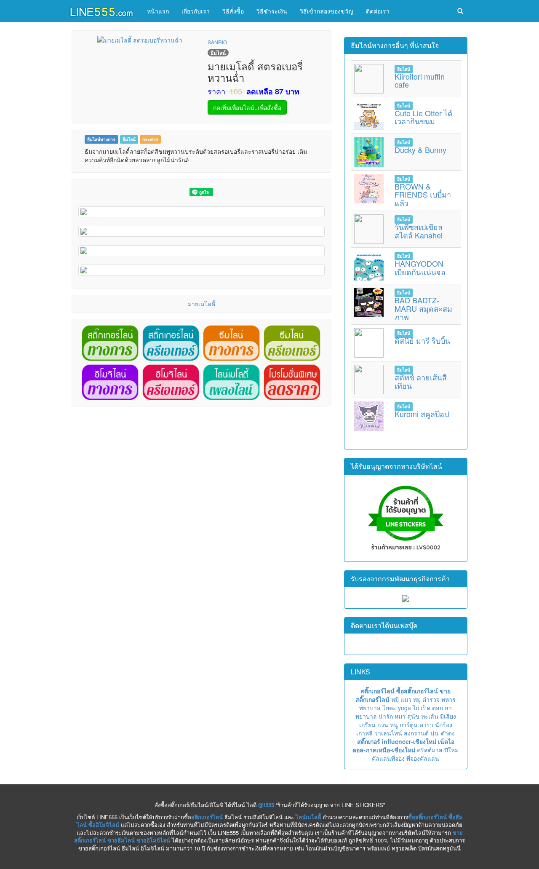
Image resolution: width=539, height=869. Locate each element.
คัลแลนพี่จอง (388, 758)
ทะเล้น (429, 716)
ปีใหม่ (451, 750)
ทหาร (448, 699)
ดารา (426, 724)
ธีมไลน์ (129, 139)
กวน (382, 724)
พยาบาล (370, 707)
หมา (400, 716)
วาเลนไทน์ (388, 733)
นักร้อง (443, 724)
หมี (395, 699)
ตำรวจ (431, 699)
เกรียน (367, 724)
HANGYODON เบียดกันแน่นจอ (420, 267)
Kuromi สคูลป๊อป (422, 413)
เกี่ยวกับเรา (195, 11)
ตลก (437, 707)
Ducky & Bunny (420, 149)
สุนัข (413, 716)
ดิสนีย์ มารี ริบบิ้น (422, 340)
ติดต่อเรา (378, 11)
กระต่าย (150, 139)
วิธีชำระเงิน (271, 11)
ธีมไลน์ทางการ (101, 139)
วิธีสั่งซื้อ (233, 11)
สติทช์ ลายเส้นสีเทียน (421, 381)
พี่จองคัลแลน (422, 758)
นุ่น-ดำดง (442, 733)
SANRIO (217, 41)
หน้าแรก (158, 11)
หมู (417, 699)
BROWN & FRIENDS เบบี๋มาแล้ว (423, 195)
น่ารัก (386, 716)
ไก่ (416, 707)
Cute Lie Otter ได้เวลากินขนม (424, 117)
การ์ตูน (409, 724)
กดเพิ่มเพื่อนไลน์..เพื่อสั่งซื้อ (247, 107)
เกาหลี (364, 733)
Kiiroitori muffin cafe (420, 80)
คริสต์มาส (430, 750)
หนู (394, 724)
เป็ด (425, 707)
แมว (405, 699)
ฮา (448, 707)
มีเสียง (448, 716)
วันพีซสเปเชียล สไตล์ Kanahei (419, 231)
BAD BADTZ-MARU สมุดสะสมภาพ (423, 308)
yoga (404, 707)
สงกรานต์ (416, 733)
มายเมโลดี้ (201, 303)
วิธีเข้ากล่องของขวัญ (326, 11)
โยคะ (389, 707)
